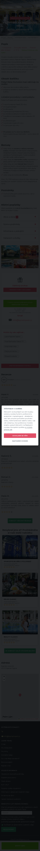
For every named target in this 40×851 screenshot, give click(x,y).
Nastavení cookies (20, 441)
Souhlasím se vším (20, 435)
